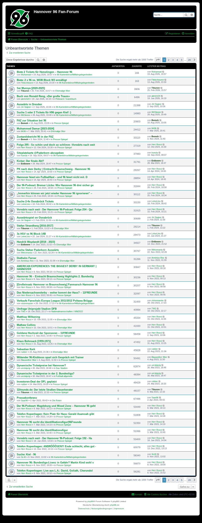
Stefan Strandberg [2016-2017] (35, 225)
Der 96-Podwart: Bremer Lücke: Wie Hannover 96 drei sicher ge (55, 185)
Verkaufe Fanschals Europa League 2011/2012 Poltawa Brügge (54, 300)
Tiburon (25, 91)
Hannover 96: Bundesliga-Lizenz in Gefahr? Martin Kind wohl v (55, 462)
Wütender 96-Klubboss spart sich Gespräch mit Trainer (50, 357)
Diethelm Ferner (26, 258)
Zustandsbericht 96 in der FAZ (35, 136)
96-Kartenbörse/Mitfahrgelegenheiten (74, 74)
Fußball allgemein (64, 376)
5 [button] (181, 60)
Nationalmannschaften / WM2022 (67, 311)
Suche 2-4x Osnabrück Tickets (35, 201)
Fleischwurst (27, 83)
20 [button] (189, 60)
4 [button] (177, 60)
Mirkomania (26, 252)
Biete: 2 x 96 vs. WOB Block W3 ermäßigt (42, 80)
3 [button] (173, 60)
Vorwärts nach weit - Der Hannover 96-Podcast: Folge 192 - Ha (54, 438)
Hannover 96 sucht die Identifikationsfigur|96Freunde (49, 422)
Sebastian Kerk (26, 349)
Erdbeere (25, 163)
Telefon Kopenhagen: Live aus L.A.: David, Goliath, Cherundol (55, 470)
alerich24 (25, 99)
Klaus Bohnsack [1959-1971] (34, 341)
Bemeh (24, 123)
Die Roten (57, 400)
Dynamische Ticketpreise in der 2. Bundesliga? (45, 373)
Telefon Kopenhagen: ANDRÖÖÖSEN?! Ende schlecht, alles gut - (56, 446)
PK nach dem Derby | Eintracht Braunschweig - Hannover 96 (53, 169)
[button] (158, 59)
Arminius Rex (27, 261)
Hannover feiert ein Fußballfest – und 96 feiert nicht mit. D (52, 177)
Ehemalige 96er (62, 91)
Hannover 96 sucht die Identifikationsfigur (42, 430)
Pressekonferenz (27, 397)
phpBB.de (114, 505)
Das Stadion (61, 368)
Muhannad (26, 74)
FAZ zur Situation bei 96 (31, 120)
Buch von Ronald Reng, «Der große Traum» (43, 96)
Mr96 (23, 131)
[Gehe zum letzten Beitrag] (163, 71)
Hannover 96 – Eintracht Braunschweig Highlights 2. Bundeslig (55, 276)
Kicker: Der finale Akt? (30, 160)
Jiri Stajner (26, 107)
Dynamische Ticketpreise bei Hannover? (41, 365)
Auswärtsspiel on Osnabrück (34, 217)
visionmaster (27, 303)
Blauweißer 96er (28, 360)
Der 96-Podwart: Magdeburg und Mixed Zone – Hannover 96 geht (56, 405)
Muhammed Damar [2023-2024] (35, 128)
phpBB (90, 501)
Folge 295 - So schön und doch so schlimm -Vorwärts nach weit (56, 144)
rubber (24, 352)
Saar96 (24, 400)
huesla (24, 155)
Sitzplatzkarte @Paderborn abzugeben (40, 152)
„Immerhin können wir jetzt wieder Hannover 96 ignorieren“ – (54, 193)
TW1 (23, 311)
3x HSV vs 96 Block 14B (31, 233)
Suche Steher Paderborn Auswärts (38, 249)
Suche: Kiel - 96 (26, 454)
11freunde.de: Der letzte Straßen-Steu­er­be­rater (45, 389)
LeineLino (25, 204)
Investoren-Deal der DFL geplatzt (37, 381)
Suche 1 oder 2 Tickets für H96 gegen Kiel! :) (44, 112)
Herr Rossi (26, 147)
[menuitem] (29, 33)
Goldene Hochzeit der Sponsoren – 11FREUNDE (46, 333)
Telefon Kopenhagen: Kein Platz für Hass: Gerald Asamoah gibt (55, 413)
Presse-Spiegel (61, 123)
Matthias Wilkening (28, 316)
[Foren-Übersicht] (20, 17)
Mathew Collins (26, 324)
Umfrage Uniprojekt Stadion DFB (37, 308)
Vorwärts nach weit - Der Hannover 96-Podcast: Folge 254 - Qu (54, 209)
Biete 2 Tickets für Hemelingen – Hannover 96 (44, 71)
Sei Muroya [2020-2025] (31, 88)
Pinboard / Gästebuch (65, 99)
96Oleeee (25, 115)
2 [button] (168, 60)
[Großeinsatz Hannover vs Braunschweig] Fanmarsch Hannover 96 (57, 284)
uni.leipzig (25, 368)
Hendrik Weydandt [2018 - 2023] (36, 241)
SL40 (23, 457)
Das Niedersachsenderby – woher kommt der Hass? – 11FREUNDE (57, 292)
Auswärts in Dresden (29, 104)
